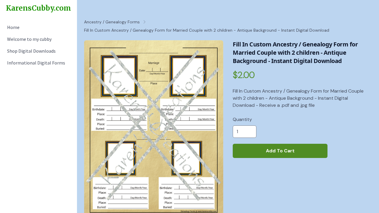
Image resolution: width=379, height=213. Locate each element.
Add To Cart (280, 151)
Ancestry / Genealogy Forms (112, 22)
